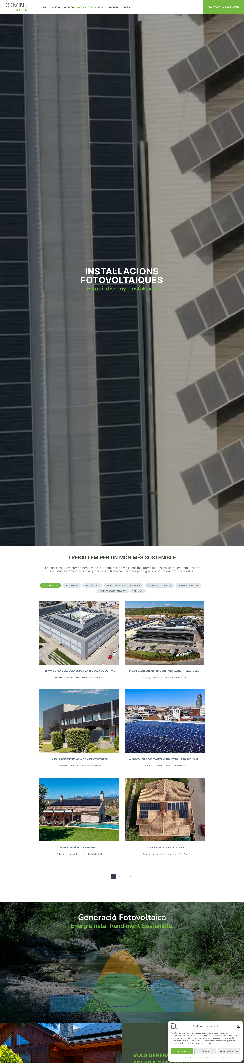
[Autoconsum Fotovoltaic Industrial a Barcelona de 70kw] (165, 721)
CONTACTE (113, 7)
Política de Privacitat (208, 1057)
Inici (45, 7)
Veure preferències (229, 1051)
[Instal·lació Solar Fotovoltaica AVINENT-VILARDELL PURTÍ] (164, 633)
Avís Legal (222, 1057)
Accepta (182, 1051)
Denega (205, 1051)
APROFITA (69, 7)
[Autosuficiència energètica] (79, 809)
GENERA (56, 7)
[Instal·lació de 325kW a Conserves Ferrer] (79, 721)
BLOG (100, 7)
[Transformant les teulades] (165, 809)
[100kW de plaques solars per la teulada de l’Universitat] (79, 633)
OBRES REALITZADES (86, 7)
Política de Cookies (192, 1057)
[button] (238, 1026)
